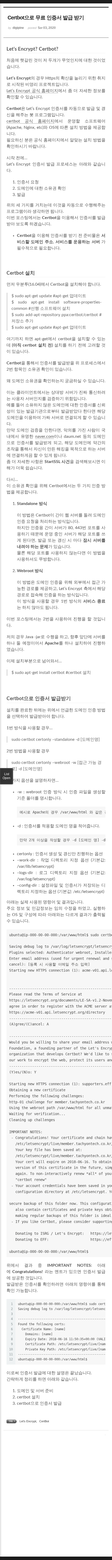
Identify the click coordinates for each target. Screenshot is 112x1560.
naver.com (44, 436)
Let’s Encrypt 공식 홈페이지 (32, 91)
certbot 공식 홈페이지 (30, 121)
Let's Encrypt (28, 1421)
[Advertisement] (56, 1496)
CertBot (44, 1421)
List (6, 776)
